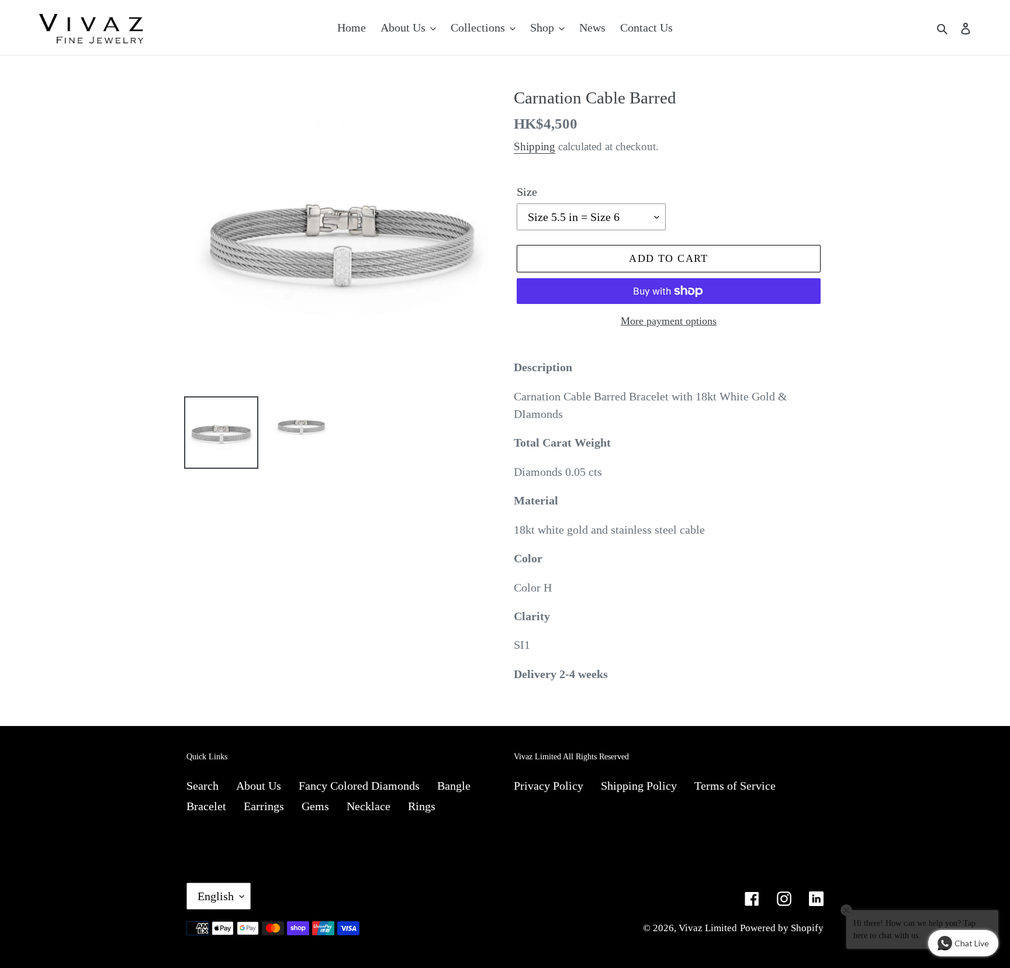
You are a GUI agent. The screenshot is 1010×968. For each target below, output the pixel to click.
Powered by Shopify (782, 928)
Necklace (368, 806)
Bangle (454, 785)
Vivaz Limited (708, 928)
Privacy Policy (548, 785)
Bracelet (206, 806)
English (216, 896)
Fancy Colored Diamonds (359, 785)
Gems (315, 806)
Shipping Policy (639, 785)
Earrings (264, 806)
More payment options (669, 321)
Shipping (534, 146)
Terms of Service (735, 785)
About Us (258, 785)
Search (202, 785)
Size (527, 191)
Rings (421, 806)
